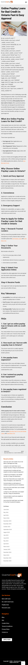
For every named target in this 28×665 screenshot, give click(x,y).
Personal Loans (6, 607)
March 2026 (6, 518)
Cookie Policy (5, 623)
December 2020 (7, 558)
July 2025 (6, 535)
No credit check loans (8, 601)
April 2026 (6, 515)
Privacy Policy (5, 629)
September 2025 (8, 529)
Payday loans (5, 604)
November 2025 (7, 523)
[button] (26, 2)
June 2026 (6, 509)
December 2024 (7, 552)
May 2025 (6, 541)
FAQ (3, 620)
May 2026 (6, 512)
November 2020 (7, 560)
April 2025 (6, 543)
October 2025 (7, 526)
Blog (3, 617)
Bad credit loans (6, 598)
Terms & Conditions (7, 626)
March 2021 (6, 555)
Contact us (5, 632)
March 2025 (6, 546)
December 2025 (7, 521)
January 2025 (7, 549)
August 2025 (7, 532)
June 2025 (6, 538)
